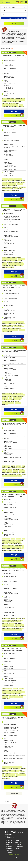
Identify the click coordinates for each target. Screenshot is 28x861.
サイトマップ (18, 844)
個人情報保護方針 (19, 846)
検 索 (15, 23)
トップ (2, 801)
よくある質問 (9, 852)
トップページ (9, 840)
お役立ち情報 (9, 846)
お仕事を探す (9, 848)
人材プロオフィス (11, 854)
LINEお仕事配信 (9, 850)
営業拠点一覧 (18, 842)
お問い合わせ (18, 848)
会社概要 (17, 840)
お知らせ (8, 844)
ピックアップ (9, 842)
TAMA (18, 854)
